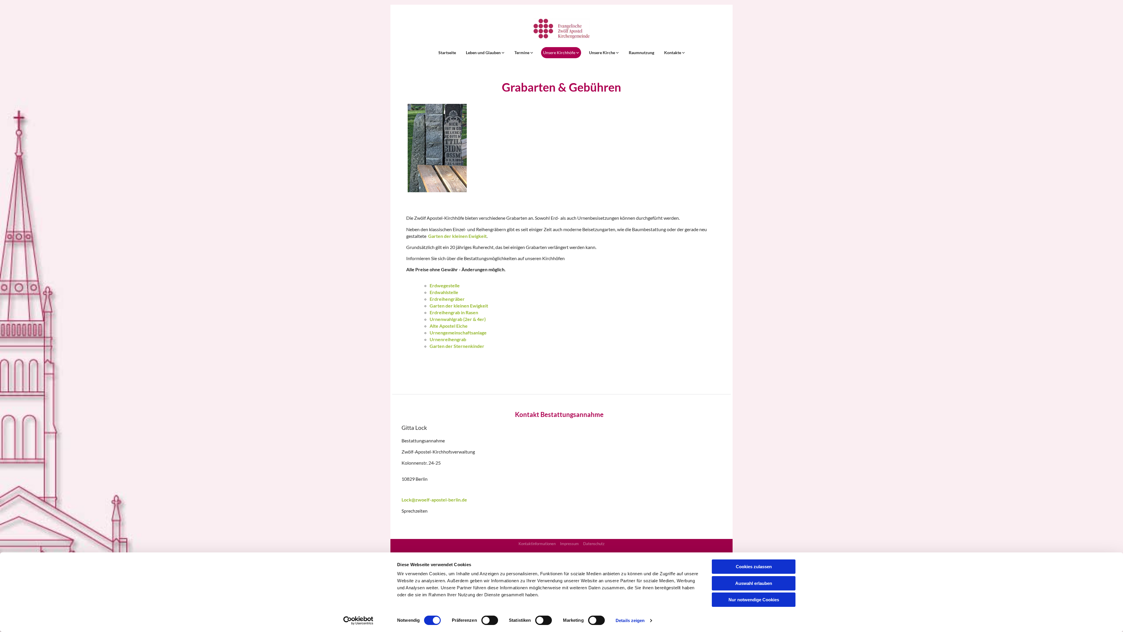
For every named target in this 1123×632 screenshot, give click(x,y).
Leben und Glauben (484, 52)
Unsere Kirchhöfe (559, 52)
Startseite (447, 52)
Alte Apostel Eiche (449, 326)
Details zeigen (630, 620)
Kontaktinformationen (537, 543)
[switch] (489, 620)
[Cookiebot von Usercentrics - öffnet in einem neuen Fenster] (358, 620)
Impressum (569, 543)
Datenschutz (593, 543)
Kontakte (673, 52)
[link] (485, 52)
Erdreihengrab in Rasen (454, 312)
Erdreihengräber (447, 299)
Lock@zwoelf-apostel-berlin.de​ (434, 499)
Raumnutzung (641, 52)
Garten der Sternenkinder (457, 346)
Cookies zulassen (754, 566)
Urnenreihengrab (448, 339)
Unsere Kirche (602, 52)
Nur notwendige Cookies (753, 599)
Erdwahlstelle (444, 292)
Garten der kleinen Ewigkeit (457, 236)
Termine (522, 52)
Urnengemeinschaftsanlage (458, 332)
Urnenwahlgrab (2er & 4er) (458, 319)
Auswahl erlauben (753, 583)
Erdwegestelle (445, 285)
